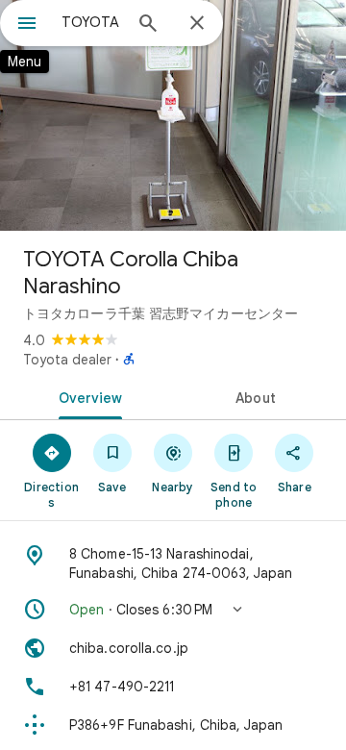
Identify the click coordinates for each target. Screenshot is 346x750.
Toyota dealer (67, 359)
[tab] (87, 396)
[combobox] (91, 22)
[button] (173, 609)
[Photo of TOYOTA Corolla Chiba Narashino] (173, 115)
